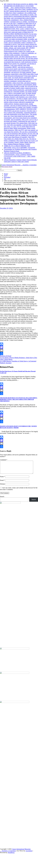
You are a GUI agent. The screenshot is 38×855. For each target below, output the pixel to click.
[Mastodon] (19, 347)
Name (2, 476)
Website (2, 484)
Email (2, 480)
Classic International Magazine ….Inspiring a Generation (15, 850)
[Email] (19, 350)
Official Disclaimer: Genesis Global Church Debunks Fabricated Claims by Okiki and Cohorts (20, 160)
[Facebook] (19, 344)
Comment (3, 460)
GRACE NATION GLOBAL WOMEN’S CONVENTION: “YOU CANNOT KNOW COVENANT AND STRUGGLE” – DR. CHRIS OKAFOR (19, 155)
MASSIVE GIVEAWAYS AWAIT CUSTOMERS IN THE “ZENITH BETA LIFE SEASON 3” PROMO (18, 426)
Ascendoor (29, 851)
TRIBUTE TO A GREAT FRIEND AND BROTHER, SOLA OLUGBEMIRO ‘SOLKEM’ (19, 146)
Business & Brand (5, 356)
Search (2, 496)
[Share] (19, 353)
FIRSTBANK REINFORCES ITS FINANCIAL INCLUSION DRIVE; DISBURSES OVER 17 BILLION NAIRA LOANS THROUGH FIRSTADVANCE (18, 399)
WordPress (11, 852)
